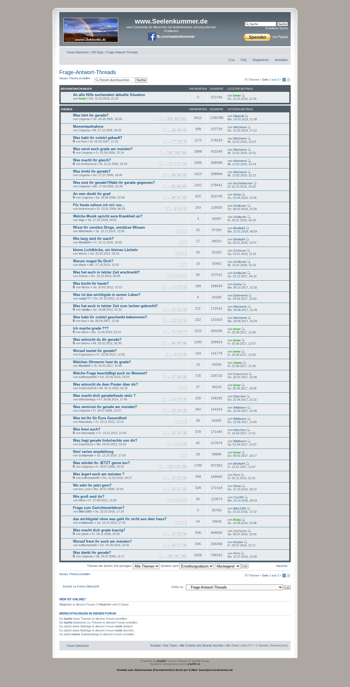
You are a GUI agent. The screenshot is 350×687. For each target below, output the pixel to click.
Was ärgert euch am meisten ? (98, 474)
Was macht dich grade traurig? (99, 530)
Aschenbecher (243, 183)
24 (179, 410)
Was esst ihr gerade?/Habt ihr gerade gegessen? (114, 183)
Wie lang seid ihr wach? (93, 239)
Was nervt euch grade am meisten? (103, 149)
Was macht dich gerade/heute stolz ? (104, 396)
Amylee (238, 542)
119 (177, 466)
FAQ (244, 60)
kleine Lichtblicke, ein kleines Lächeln (105, 250)
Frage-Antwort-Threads (122, 52)
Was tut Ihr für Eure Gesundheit (100, 418)
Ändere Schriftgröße (284, 51)
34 (184, 534)
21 (179, 489)
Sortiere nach (170, 565)
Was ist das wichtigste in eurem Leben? (107, 295)
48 (179, 377)
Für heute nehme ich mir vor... (98, 205)
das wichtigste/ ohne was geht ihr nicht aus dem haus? (120, 519)
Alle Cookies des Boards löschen (201, 645)
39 (179, 130)
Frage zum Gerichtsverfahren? (98, 508)
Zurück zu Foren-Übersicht (81, 586)
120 (184, 466)
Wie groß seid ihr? (88, 496)
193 (177, 153)
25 (184, 410)
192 (170, 153)
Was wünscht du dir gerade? (97, 339)
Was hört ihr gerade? (91, 115)
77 (173, 141)
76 (179, 332)
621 (184, 119)
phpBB (161, 660)
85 (184, 186)
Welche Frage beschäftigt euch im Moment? (110, 373)
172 (170, 164)
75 (173, 332)
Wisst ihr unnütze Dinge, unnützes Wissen (109, 227)
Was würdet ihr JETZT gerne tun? (101, 463)
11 (173, 287)
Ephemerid (240, 295)
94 (179, 175)
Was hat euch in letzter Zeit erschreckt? (106, 272)
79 (184, 141)
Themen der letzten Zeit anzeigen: (110, 565)
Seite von (270, 79)
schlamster (86, 455)
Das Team (170, 645)
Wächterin (240, 127)
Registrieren (261, 60)
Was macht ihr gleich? (92, 160)
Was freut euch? (86, 429)
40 (184, 130)
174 (184, 164)
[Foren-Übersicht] (91, 28)
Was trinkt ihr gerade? (91, 171)
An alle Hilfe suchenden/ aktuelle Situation (109, 95)
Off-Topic (97, 52)
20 (173, 489)
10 (184, 209)
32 (173, 534)
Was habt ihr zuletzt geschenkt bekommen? (110, 317)
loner (82, 98)
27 (179, 545)
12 (179, 287)
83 (173, 186)
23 (173, 410)
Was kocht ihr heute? (91, 283)
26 (184, 433)
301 (177, 556)
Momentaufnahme (88, 126)
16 (184, 399)
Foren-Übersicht (78, 52)
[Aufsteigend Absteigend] (232, 565)
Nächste (281, 565)
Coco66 (238, 497)
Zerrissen (239, 250)
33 (179, 534)
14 (179, 309)
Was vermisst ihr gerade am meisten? (105, 407)
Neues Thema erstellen (74, 78)
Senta (237, 194)
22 (173, 478)
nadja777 (85, 298)
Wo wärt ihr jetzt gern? (92, 485)
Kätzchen (239, 396)
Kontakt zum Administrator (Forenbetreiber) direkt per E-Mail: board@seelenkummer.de (175, 669)
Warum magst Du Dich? (93, 261)
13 (184, 287)
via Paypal (280, 37)
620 (177, 119)
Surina (237, 284)
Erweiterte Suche (276, 28)
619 (170, 119)
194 (184, 153)
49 (184, 377)
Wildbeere (239, 407)
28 (184, 545)
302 (184, 556)
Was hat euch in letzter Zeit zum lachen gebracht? (115, 306)
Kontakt (155, 645)
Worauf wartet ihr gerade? (95, 351)
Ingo (81, 220)
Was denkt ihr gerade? (92, 553)
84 (179, 186)
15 (184, 309)
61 (179, 197)
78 (179, 141)
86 (184, 343)
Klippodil (238, 116)
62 (184, 197)
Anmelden (281, 60)
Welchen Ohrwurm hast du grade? (102, 362)
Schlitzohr (239, 205)
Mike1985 (85, 511)
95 (184, 175)
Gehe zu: (177, 587)
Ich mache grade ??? (91, 328)
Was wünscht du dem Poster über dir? (105, 384)
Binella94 (239, 228)
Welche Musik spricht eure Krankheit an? (107, 216)
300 (170, 556)
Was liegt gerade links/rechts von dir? (105, 440)
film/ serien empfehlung (93, 452)
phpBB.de (194, 663)
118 (170, 466)
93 (173, 175)
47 (173, 377)
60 (173, 197)
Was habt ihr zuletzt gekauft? (97, 138)
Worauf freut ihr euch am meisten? (102, 541)
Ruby (237, 519)
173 (177, 164)
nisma (237, 362)
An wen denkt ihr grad (91, 194)
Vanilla (85, 309)
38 (173, 130)
